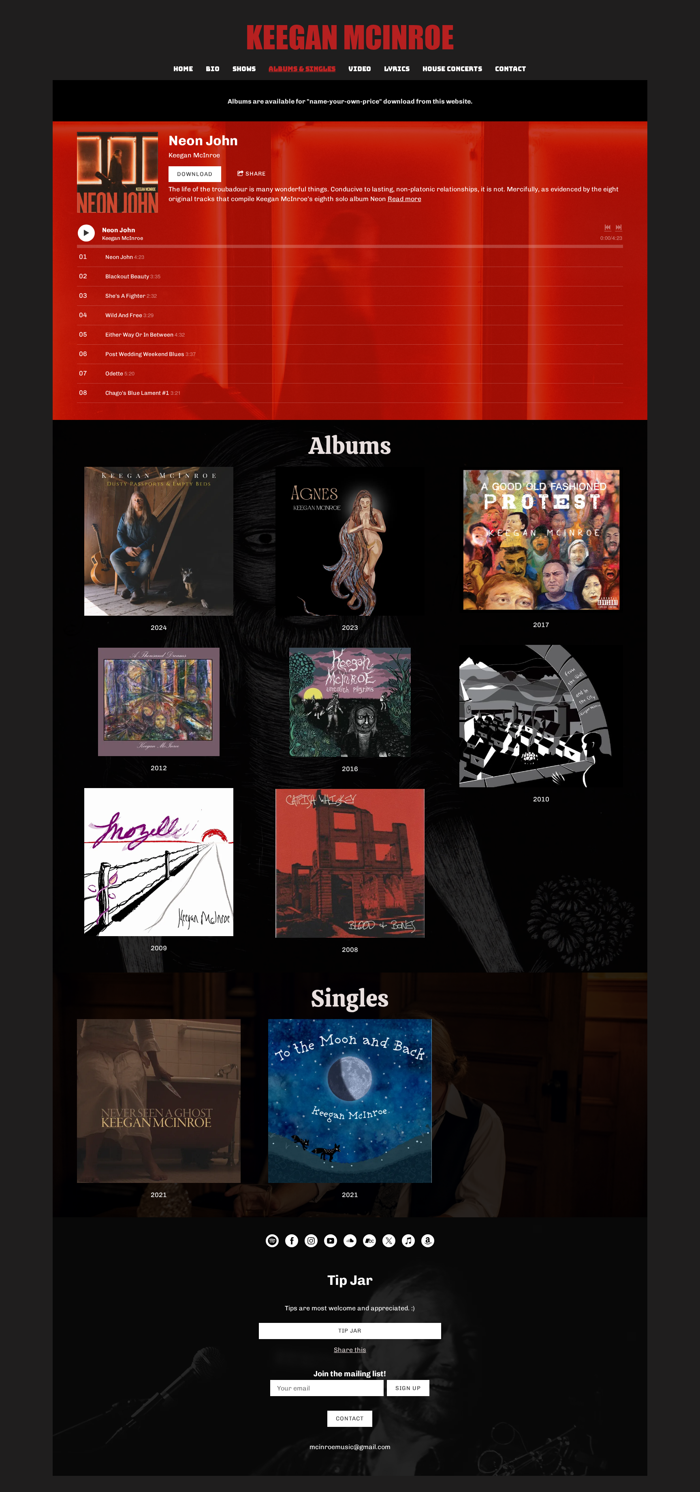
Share (255, 173)
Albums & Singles (302, 69)
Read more (404, 199)
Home (183, 69)
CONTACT (350, 1418)
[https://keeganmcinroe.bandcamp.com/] (369, 1242)
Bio (213, 69)
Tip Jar (349, 1330)
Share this (350, 1350)
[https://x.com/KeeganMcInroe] (388, 1242)
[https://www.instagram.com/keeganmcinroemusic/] (311, 1242)
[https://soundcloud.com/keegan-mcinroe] (350, 1242)
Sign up (408, 1388)
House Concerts (452, 69)
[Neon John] (117, 172)
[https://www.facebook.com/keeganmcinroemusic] (291, 1242)
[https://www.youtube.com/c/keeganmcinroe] (330, 1242)
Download (195, 174)
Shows (244, 69)
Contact (510, 69)
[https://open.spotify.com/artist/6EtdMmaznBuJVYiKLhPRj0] (272, 1242)
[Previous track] (607, 227)
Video (359, 69)
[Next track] (618, 227)
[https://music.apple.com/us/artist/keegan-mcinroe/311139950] (408, 1242)
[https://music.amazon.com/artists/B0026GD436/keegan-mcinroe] (427, 1242)
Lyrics (397, 69)
